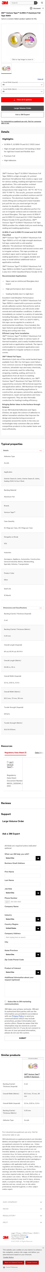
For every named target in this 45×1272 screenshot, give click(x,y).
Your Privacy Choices (18, 1237)
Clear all (40, 79)
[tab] (15, 752)
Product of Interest (13, 968)
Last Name (9, 880)
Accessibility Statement (19, 1235)
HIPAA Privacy (27, 1233)
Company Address (13, 934)
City (6, 942)
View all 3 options (24, 100)
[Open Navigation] (42, 3)
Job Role (8, 889)
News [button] (6, 1209)
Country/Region (11, 924)
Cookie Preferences (17, 1239)
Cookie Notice (8, 1257)
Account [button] (37, 8)
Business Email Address (15, 863)
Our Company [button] (10, 1202)
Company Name (11, 907)
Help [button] (5, 1222)
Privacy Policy (18, 1016)
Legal (13, 1233)
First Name (9, 872)
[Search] (36, 3)
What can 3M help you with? (17, 854)
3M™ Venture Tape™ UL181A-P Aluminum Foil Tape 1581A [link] (32, 1076)
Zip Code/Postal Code (14, 960)
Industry (8, 915)
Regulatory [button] (9, 1216)
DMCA (36, 1233)
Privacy (18, 1233)
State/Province (11, 950)
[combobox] (7, 902)
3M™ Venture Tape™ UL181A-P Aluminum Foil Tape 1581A (13, 765)
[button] (10, 1267)
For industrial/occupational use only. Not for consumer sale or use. (21, 122)
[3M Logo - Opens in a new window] (5, 3)
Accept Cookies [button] (32, 1262)
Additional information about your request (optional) (19, 979)
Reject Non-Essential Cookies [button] (13, 1262)
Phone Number (11, 898)
